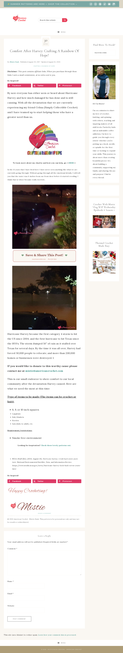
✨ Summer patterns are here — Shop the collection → (42, 4)
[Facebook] (91, 4)
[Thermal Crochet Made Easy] (104, 263)
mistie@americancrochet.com (44, 370)
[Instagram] (95, 4)
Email (10, 594)
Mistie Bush (14, 62)
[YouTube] (109, 4)
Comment (12, 549)
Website (10, 606)
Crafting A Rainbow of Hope (44, 66)
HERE (71, 163)
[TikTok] (104, 4)
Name (10, 581)
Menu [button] (63, 32)
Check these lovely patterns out (56, 445)
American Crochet (20, 18)
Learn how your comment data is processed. (57, 635)
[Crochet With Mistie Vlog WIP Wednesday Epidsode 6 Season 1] (104, 221)
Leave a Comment (44, 513)
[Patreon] (114, 4)
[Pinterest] (100, 4)
